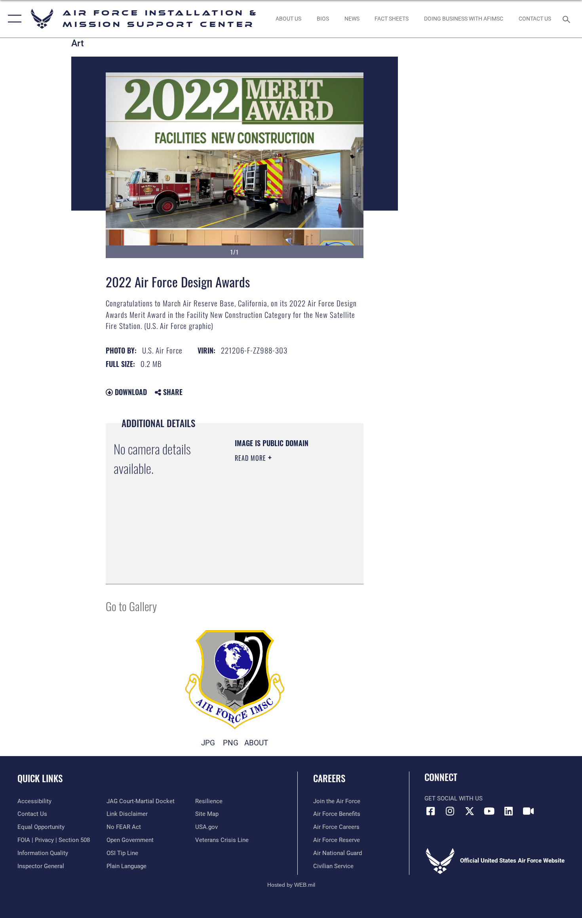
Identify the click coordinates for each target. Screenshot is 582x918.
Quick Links (40, 778)
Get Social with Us (453, 798)
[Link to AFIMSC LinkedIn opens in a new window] (509, 811)
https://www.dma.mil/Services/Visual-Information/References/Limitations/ (283, 558)
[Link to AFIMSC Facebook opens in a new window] (430, 811)
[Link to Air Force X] (469, 811)
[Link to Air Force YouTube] (489, 811)
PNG (230, 742)
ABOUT (256, 742)
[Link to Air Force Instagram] (450, 811)
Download (130, 392)
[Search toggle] (567, 18)
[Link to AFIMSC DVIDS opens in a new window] (528, 811)
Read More (251, 458)
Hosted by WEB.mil (291, 885)
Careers (329, 778)
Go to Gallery (131, 605)
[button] (13, 19)
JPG (208, 742)
